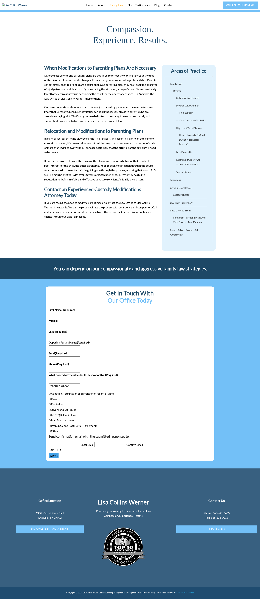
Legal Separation (184, 152)
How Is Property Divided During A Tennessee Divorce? (192, 140)
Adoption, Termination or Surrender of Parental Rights (83, 393)
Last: (58, 331)
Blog (157, 5)
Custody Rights (181, 194)
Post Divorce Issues (62, 420)
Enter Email (87, 444)
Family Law (116, 5)
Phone (59, 364)
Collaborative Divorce (187, 97)
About (101, 5)
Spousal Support (184, 172)
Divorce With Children (187, 105)
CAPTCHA (55, 450)
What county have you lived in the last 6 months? (83, 375)
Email (58, 353)
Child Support (186, 112)
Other (54, 431)
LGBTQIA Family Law (181, 202)
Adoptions (175, 179)
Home (89, 5)
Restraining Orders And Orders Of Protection (188, 162)
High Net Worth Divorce (189, 128)
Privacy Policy (149, 592)
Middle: (53, 320)
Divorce (177, 90)
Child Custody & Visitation (192, 120)
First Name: (62, 309)
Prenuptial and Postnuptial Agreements (74, 425)
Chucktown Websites (184, 592)
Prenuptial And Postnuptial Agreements (184, 232)
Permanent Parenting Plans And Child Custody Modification (189, 220)
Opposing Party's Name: (69, 342)
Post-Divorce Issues (180, 210)
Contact (169, 5)
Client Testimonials (138, 5)
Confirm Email (134, 444)
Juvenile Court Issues (181, 187)
